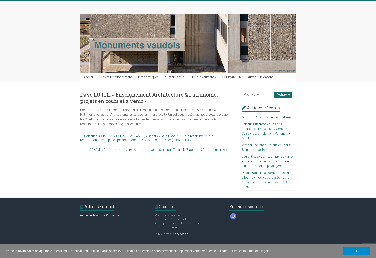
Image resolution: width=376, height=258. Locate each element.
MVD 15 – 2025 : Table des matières (267, 117)
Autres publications (260, 77)
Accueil (88, 77)
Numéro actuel (175, 77)
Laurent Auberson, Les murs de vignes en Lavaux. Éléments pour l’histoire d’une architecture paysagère (268, 161)
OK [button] (357, 251)
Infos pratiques (148, 77)
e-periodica (181, 234)
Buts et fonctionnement (116, 77)
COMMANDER (231, 77)
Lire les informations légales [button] (251, 251)
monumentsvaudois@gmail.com (100, 215)
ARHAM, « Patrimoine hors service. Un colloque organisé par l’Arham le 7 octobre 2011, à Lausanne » (160, 150)
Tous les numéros (204, 77)
